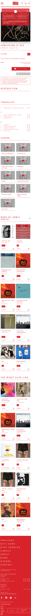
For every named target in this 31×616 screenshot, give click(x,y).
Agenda (6, 561)
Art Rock (6, 58)
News (4, 557)
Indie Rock (22, 58)
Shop (11, 540)
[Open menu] (2, 3)
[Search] (22, 3)
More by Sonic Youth (10, 218)
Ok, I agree (12, 610)
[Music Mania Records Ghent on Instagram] (6, 598)
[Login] (29, 3)
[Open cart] (25, 3)
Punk (10, 58)
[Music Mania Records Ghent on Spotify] (11, 598)
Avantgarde (16, 58)
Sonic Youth (9, 48)
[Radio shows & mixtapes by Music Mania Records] (15, 598)
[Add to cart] (13, 249)
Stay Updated (11, 547)
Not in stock (25, 73)
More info (2, 613)
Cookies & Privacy (5, 603)
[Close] (27, 11)
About (5, 554)
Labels (6, 550)
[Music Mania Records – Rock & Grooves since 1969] (15, 3)
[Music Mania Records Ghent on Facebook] (2, 598)
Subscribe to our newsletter (8, 593)
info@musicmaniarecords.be (8, 569)
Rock (2, 58)
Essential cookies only (24, 610)
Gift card (8, 543)
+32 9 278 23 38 (5, 570)
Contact (7, 564)
